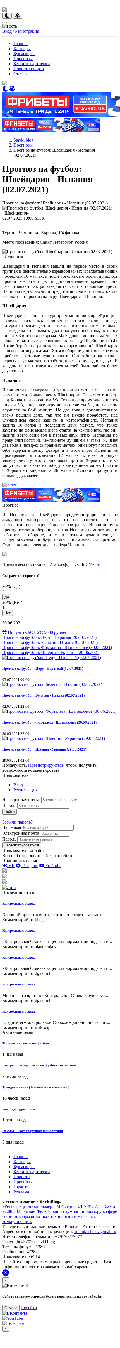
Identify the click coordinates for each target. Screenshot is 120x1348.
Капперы (22, 48)
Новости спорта (28, 68)
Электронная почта (20, 833)
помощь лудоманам (18, 1109)
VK (11, 865)
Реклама (21, 1191)
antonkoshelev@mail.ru (95, 1231)
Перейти (29, 1307)
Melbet (94, 564)
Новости (21, 1176)
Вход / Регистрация (20, 31)
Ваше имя (11, 827)
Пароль (9, 805)
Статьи (20, 73)
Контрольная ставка (19, 903)
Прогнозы (23, 58)
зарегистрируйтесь (46, 765)
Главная (20, 43)
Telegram (29, 865)
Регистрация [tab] (25, 789)
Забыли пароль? (17, 822)
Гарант (20, 1186)
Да (6, 597)
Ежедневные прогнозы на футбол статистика (39, 1065)
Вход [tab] (18, 784)
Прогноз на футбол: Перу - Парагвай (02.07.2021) (49, 637)
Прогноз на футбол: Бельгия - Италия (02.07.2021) (50, 642)
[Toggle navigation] (4, 22)
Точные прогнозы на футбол (25, 1043)
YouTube (52, 865)
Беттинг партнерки (31, 63)
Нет (7, 613)
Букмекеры (24, 53)
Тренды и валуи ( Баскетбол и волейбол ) (35, 1087)
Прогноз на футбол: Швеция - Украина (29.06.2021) (51, 652)
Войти (9, 812)
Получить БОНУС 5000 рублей (37, 632)
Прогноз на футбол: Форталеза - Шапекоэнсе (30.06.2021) (57, 647)
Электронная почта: (21, 799)
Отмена (10, 1308)
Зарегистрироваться (21, 845)
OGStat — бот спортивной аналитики (32, 1131)
